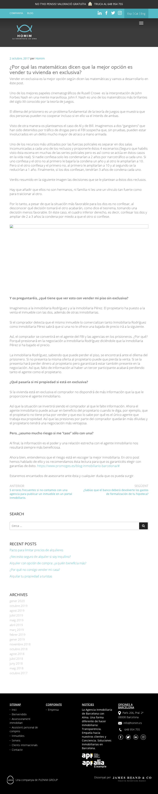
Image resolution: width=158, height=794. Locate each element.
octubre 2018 (19, 649)
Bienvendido (19, 714)
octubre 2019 (19, 606)
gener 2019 (17, 639)
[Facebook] (106, 12)
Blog (30, 13)
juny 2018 (16, 663)
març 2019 (17, 630)
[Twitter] (113, 12)
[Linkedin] (100, 12)
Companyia (16, 13)
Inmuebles (18, 736)
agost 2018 (17, 654)
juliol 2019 (16, 615)
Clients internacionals (25, 745)
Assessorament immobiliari (20, 721)
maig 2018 (17, 668)
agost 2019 (17, 610)
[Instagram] (120, 12)
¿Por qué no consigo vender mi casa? (35, 570)
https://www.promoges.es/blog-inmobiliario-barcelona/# (78, 466)
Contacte (17, 749)
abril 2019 (16, 625)
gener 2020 (17, 601)
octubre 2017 (19, 673)
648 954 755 (115, 4)
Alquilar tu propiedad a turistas (31, 576)
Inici (14, 709)
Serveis (16, 740)
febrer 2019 (17, 634)
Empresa (53, 709)
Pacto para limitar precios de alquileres (36, 550)
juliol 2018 (16, 659)
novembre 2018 (20, 644)
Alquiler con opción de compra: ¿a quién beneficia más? (48, 563)
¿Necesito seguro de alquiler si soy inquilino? (40, 557)
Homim (40, 58)
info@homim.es (133, 723)
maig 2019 (17, 620)
